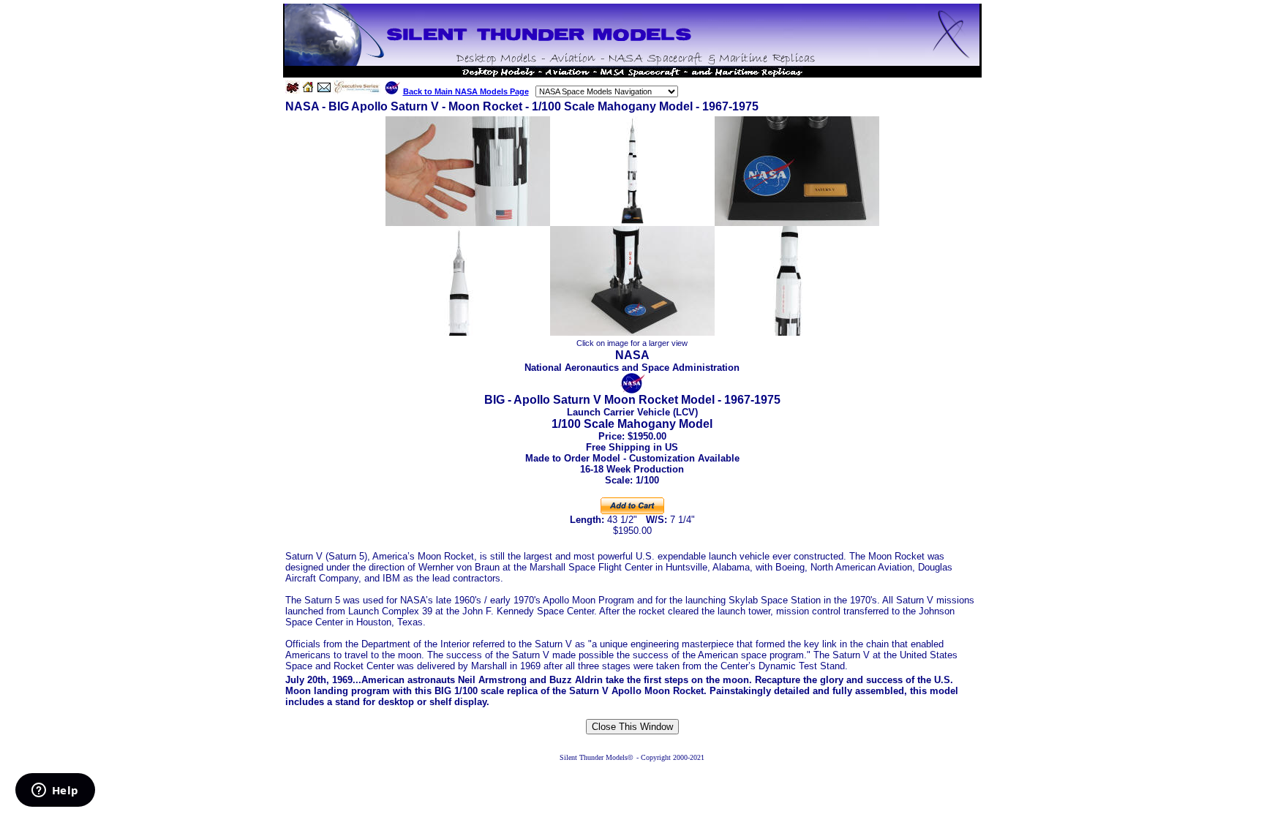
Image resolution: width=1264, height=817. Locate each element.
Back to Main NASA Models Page (466, 91)
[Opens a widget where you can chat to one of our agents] (55, 791)
